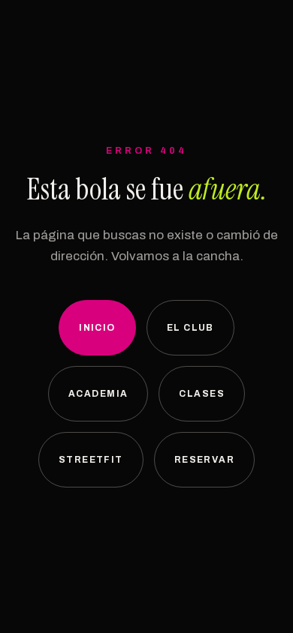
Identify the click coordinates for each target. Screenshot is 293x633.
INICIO (97, 327)
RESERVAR (204, 459)
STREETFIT (91, 459)
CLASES (202, 393)
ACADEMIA (98, 393)
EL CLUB (190, 327)
